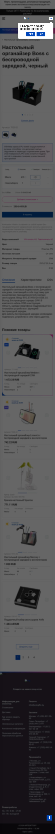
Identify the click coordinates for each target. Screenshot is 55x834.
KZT (41, 34)
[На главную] (26, 18)
